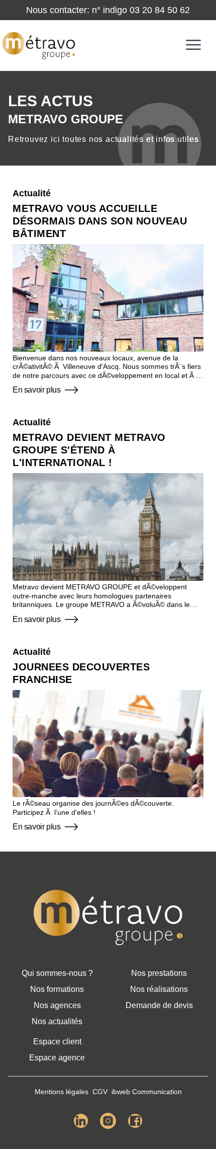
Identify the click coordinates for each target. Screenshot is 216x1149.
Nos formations (57, 989)
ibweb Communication (147, 1092)
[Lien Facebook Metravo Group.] (135, 1121)
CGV (99, 1092)
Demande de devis (159, 1005)
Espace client (57, 1041)
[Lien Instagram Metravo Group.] (108, 1121)
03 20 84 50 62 (160, 10)
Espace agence (57, 1057)
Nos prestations (159, 973)
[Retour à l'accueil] (108, 917)
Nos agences (57, 1005)
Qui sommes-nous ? (57, 973)
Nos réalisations (159, 989)
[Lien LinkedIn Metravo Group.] (81, 1121)
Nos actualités (57, 1021)
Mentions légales (61, 1092)
